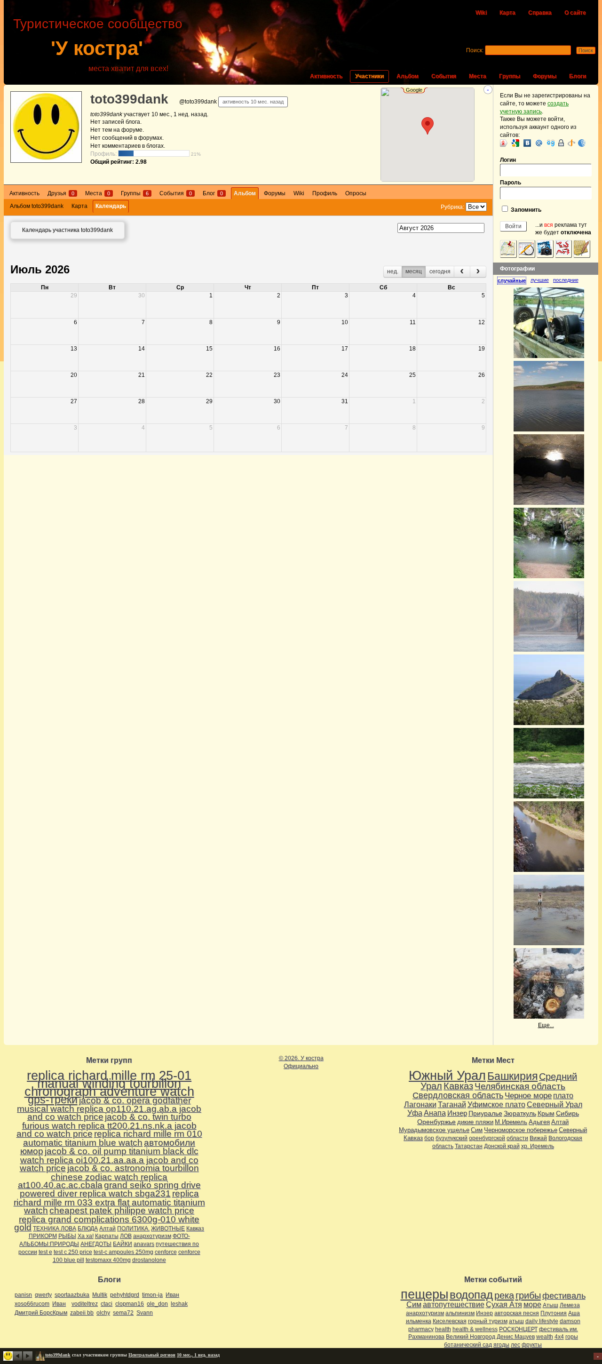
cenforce (166, 1252)
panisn (23, 1295)
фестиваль (564, 1295)
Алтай (107, 1228)
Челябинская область (520, 1086)
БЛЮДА (88, 1228)
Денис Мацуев (516, 1336)
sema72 (123, 1312)
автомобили (169, 1143)
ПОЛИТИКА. (133, 1228)
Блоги (577, 76)
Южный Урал (447, 1076)
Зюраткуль (520, 1113)
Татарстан (469, 1146)
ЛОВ (126, 1236)
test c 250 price (73, 1252)
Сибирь (567, 1113)
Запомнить (525, 210)
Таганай (452, 1104)
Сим (477, 1129)
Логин (508, 160)
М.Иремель (511, 1121)
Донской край (502, 1146)
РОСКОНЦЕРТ (518, 1329)
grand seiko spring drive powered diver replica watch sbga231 (110, 1189)
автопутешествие (453, 1304)
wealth (544, 1336)
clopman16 (129, 1303)
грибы (528, 1295)
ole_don (157, 1303)
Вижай (538, 1138)
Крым (546, 1113)
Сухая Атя (504, 1304)
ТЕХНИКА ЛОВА (54, 1228)
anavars (144, 1244)
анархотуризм (152, 1236)
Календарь (110, 206)
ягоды (501, 1344)
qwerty (43, 1295)
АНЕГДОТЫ (95, 1244)
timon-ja (152, 1295)
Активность (326, 76)
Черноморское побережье (520, 1129)
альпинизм (460, 1313)
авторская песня (516, 1313)
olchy (103, 1312)
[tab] (514, 280)
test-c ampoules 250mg (123, 1252)
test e (45, 1252)
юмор (31, 1151)
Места (477, 76)
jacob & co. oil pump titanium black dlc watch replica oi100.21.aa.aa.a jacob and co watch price (109, 1159)
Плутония (553, 1313)
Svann (144, 1312)
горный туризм (487, 1321)
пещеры (424, 1294)
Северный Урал (554, 1104)
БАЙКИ (122, 1244)
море (532, 1304)
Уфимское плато (496, 1104)
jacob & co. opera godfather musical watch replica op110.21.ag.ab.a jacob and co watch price (109, 1108)
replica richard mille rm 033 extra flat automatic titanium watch (109, 1202)
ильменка (418, 1321)
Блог (213, 193)
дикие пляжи (475, 1121)
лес (515, 1344)
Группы (509, 76)
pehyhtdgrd (124, 1295)
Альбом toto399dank (36, 206)
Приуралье (485, 1113)
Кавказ (195, 1228)
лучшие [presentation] (540, 280)
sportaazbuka (72, 1295)
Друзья (61, 193)
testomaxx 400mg (108, 1260)
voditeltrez (84, 1303)
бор (429, 1138)
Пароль (510, 182)
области (517, 1138)
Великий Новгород (470, 1336)
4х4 (559, 1336)
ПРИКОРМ (43, 1236)
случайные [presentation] (512, 280)
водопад (471, 1295)
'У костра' (97, 48)
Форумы (544, 76)
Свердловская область (457, 1095)
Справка (540, 12)
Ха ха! (86, 1236)
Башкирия (512, 1076)
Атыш (550, 1305)
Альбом (407, 76)
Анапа (435, 1113)
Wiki (481, 12)
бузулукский (451, 1138)
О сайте (575, 12)
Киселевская (450, 1321)
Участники (369, 76)
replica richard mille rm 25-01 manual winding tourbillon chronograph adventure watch (109, 1084)
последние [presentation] (565, 280)
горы (571, 1336)
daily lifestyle (541, 1321)
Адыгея (539, 1121)
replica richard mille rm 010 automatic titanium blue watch (112, 1138)
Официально (301, 1066)
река (504, 1295)
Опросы (355, 193)
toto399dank (129, 99)
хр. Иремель (537, 1146)
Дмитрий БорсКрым (41, 1312)
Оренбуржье (436, 1121)
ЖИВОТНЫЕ (168, 1228)
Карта (507, 12)
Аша (574, 1313)
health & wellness (475, 1329)
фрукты (532, 1344)
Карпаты (107, 1236)
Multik (99, 1295)
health (443, 1329)
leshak (179, 1303)
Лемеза (570, 1305)
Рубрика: (453, 207)
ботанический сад (468, 1344)
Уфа (414, 1113)
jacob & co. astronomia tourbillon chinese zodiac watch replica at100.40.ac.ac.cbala (108, 1176)
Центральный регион (151, 1354)
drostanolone (149, 1260)
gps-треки (53, 1099)
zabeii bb (82, 1312)
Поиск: (474, 50)
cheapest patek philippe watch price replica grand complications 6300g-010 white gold (106, 1218)
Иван (172, 1295)
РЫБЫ (67, 1236)
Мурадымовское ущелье (434, 1129)
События (443, 76)
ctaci (106, 1303)
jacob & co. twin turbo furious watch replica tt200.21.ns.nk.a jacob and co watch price (106, 1125)
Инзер (457, 1113)
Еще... (546, 1025)
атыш (516, 1321)
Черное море (528, 1095)
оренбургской (487, 1138)
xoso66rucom (32, 1303)
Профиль (324, 193)
